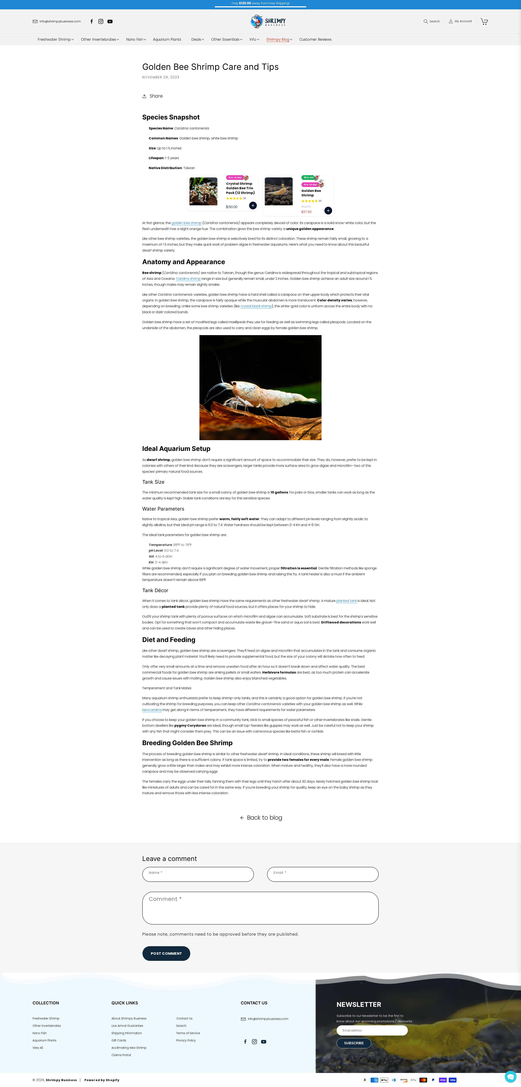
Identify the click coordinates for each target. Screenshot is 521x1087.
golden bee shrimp (186, 223)
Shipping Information (127, 1033)
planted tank (346, 600)
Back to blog (264, 818)
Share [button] (156, 96)
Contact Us (184, 1018)
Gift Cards (119, 1040)
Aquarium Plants (44, 1040)
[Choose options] (253, 205)
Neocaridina (152, 710)
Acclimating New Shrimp (129, 1048)
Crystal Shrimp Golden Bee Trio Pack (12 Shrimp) (240, 188)
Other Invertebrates (47, 1026)
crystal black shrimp (256, 306)
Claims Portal (121, 1055)
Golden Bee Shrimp (311, 193)
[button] (434, 21)
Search (181, 1026)
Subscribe (354, 1043)
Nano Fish (40, 1033)
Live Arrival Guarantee (127, 1026)
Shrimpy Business (61, 1080)
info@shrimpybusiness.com (268, 1019)
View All (38, 1048)
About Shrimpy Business (129, 1018)
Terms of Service (188, 1033)
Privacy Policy (186, 1040)
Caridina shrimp (188, 278)
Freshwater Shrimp (46, 1018)
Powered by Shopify (101, 1080)
